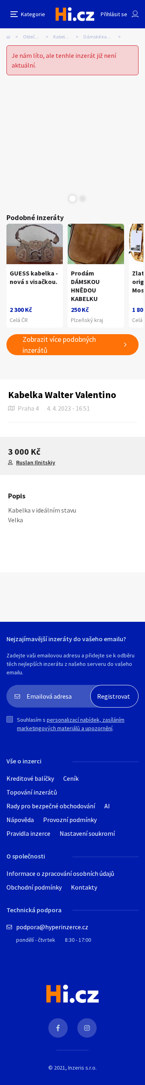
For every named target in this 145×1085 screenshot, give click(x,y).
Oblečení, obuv (38, 37)
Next (83, 199)
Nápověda (20, 820)
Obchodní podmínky (34, 887)
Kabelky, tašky (68, 37)
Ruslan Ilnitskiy (35, 462)
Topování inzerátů (31, 792)
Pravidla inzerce (28, 833)
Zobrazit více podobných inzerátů (59, 345)
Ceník (71, 778)
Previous (62, 199)
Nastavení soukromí (87, 833)
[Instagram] (87, 1028)
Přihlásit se (114, 14)
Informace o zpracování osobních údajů (60, 873)
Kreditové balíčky (30, 778)
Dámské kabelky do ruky (104, 37)
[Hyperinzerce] (75, 14)
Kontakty (84, 887)
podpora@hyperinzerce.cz (52, 927)
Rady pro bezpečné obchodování (50, 806)
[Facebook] (58, 1028)
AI (107, 806)
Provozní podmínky (70, 820)
